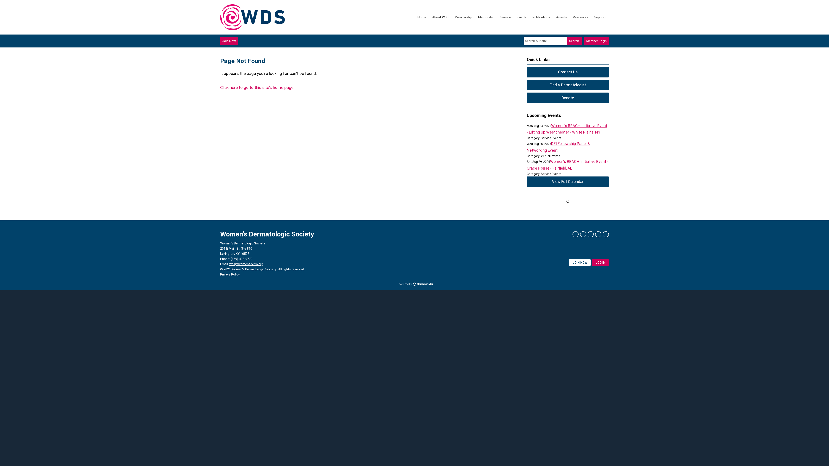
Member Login (596, 41)
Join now (580, 262)
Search (574, 41)
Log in (600, 262)
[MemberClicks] (252, 17)
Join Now (229, 41)
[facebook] (576, 234)
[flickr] (606, 234)
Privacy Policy (230, 274)
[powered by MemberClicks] (414, 284)
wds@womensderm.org (246, 264)
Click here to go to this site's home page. (257, 87)
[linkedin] (591, 234)
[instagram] (598, 234)
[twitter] (583, 234)
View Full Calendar (568, 181)
